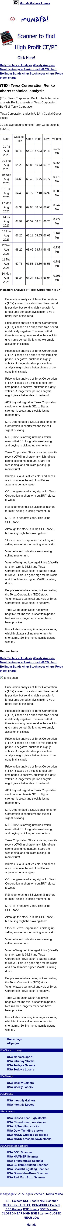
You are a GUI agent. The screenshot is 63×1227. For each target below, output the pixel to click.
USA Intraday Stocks (20, 1061)
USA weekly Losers (20, 1087)
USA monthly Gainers (21, 1100)
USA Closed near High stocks (26, 1118)
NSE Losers (31, 1200)
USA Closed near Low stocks (26, 1122)
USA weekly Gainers (20, 1082)
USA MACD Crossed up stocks (27, 1134)
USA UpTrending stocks (23, 1126)
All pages (13, 1043)
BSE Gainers (13, 1209)
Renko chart (31, 69)
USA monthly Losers (20, 1104)
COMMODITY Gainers (46, 1205)
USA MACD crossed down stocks (29, 1139)
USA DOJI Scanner (19, 1152)
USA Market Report (19, 1056)
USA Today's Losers (20, 1069)
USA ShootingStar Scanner (25, 1160)
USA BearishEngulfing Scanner (28, 1169)
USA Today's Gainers (21, 1065)
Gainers (35, 3)
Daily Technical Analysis (16, 65)
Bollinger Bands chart (14, 73)
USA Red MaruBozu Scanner (26, 1177)
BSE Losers (31, 1209)
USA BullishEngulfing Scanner (27, 1164)
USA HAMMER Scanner (22, 1156)
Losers (45, 3)
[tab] (16, 2)
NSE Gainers (13, 1200)
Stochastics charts (42, 73)
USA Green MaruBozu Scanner (27, 1173)
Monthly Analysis (11, 69)
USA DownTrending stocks (25, 1130)
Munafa (25, 3)
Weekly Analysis (44, 65)
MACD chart (48, 69)
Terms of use (54, 1194)
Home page (14, 1039)
